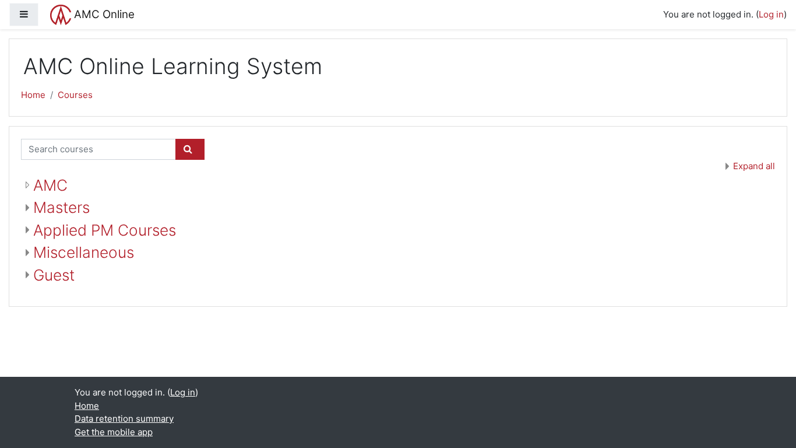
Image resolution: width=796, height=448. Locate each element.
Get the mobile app (114, 432)
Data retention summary (124, 418)
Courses (75, 94)
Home (33, 94)
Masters (61, 207)
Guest (54, 275)
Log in (771, 14)
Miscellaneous (83, 252)
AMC (50, 185)
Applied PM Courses (104, 230)
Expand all (754, 166)
